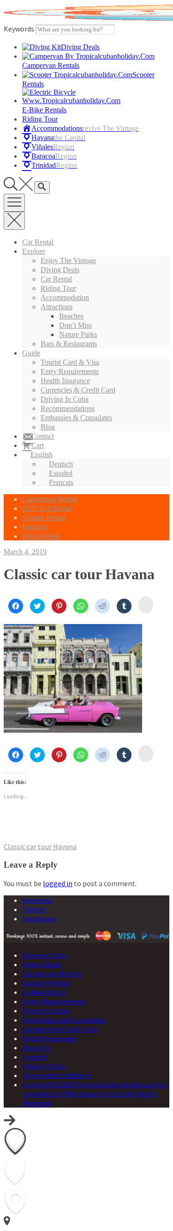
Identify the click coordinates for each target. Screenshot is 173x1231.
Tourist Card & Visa (70, 362)
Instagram (39, 918)
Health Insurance (65, 381)
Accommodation (65, 297)
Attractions (56, 307)
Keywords (19, 28)
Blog (48, 427)
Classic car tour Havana (40, 846)
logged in (57, 883)
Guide (31, 353)
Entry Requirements (70, 371)
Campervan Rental (49, 499)
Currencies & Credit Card (78, 390)
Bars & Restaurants (69, 344)
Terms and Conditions (56, 1075)
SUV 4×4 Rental (47, 508)
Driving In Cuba (65, 399)
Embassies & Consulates (76, 418)
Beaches (71, 316)
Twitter (34, 909)
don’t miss (75, 325)
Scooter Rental (43, 517)
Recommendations (68, 408)
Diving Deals (60, 270)
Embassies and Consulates (64, 1019)
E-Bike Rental (44, 992)
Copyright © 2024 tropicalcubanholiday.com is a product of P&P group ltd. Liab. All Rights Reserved (94, 1094)
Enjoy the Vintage (68, 260)
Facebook (37, 900)
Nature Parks (78, 334)
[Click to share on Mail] (145, 604)
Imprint (34, 1056)
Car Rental (38, 242)
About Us (36, 1047)
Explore (33, 251)
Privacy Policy (44, 1066)
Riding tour (58, 288)
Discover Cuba (44, 955)
